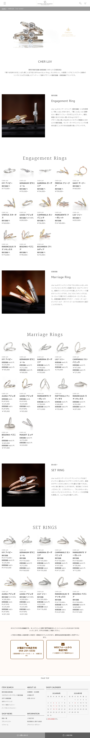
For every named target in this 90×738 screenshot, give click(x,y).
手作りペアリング (7, 701)
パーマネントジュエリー (9, 708)
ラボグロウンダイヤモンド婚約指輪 (12, 695)
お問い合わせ (31, 698)
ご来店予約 (30, 718)
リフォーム (5, 725)
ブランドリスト (6, 721)
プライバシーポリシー (33, 725)
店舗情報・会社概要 (33, 692)
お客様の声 (30, 695)
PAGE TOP (45, 678)
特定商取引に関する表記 (34, 721)
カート (85, 3)
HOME (4, 9)
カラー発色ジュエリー (8, 705)
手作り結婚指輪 (6, 698)
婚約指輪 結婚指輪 (7, 692)
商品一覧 (4, 718)
